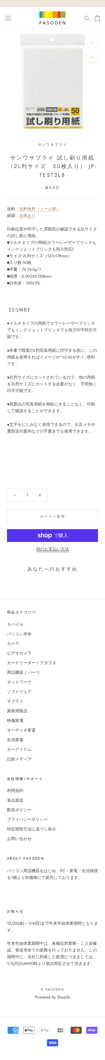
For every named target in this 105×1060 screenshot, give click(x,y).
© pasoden (52, 989)
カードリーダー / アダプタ (31, 663)
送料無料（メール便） (39, 209)
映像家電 (15, 720)
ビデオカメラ (19, 653)
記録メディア (19, 759)
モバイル (15, 624)
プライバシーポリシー (27, 819)
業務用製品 (17, 711)
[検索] (87, 17)
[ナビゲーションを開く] (8, 18)
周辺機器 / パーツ (23, 672)
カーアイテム (19, 749)
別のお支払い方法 (52, 549)
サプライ (15, 701)
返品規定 (15, 800)
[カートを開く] (97, 18)
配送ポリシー (19, 810)
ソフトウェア (19, 692)
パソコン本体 (19, 634)
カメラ (13, 643)
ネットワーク (19, 682)
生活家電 (15, 740)
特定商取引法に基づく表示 (31, 829)
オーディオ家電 (21, 730)
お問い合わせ (19, 839)
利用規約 (15, 790)
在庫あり (27, 215)
